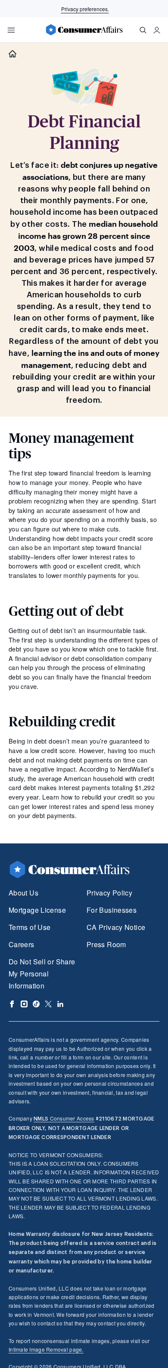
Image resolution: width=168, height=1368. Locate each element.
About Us (23, 893)
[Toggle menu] (11, 30)
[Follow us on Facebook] (12, 1004)
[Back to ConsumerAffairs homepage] (12, 54)
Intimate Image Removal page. (46, 1349)
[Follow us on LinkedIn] (60, 1004)
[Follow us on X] (48, 1004)
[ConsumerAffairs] (84, 29)
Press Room (106, 944)
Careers (21, 944)
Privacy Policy (109, 893)
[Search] (143, 30)
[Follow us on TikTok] (36, 1004)
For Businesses (112, 910)
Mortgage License (37, 910)
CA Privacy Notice (116, 927)
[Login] (157, 30)
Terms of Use (29, 927)
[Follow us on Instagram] (24, 1004)
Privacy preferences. (85, 8)
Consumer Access (64, 1118)
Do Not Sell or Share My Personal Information (42, 974)
